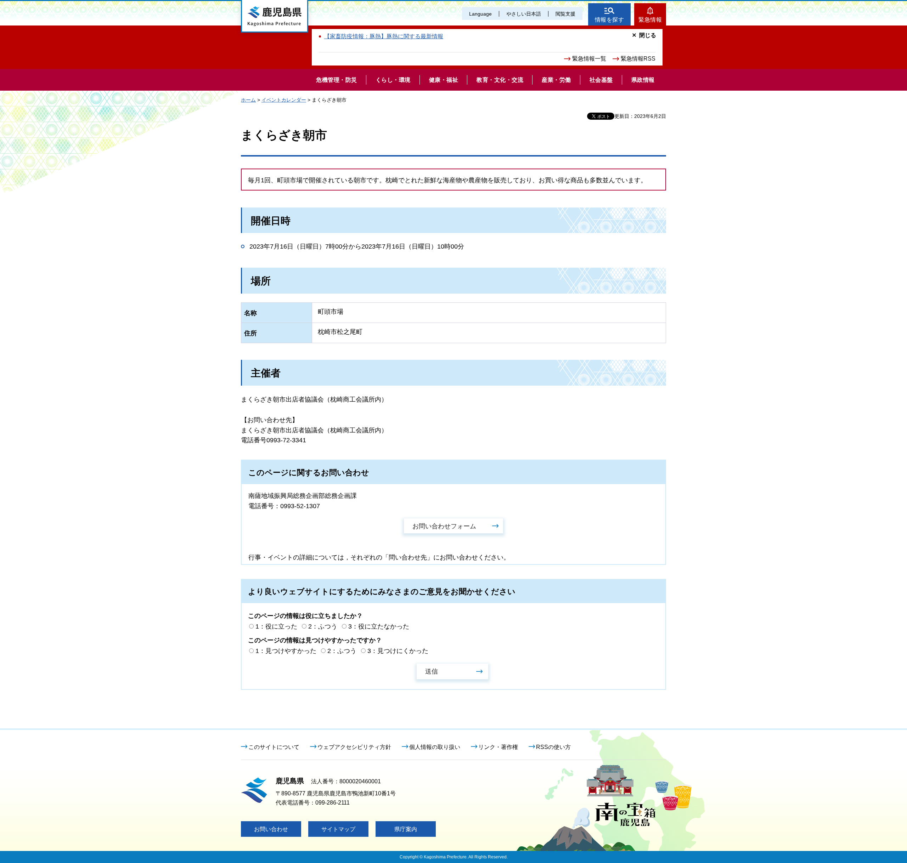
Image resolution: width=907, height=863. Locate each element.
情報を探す (609, 20)
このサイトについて (273, 747)
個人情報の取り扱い (434, 747)
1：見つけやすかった (285, 650)
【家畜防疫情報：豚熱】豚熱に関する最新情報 (383, 36)
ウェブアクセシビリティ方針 (354, 747)
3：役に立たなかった (378, 626)
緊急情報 (650, 20)
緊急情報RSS (638, 59)
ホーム (248, 100)
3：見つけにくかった (397, 650)
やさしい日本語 (523, 14)
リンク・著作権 (498, 747)
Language (480, 14)
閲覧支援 (565, 14)
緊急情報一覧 (589, 59)
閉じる (647, 35)
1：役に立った (276, 626)
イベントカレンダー (283, 100)
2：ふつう (322, 626)
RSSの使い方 (553, 747)
